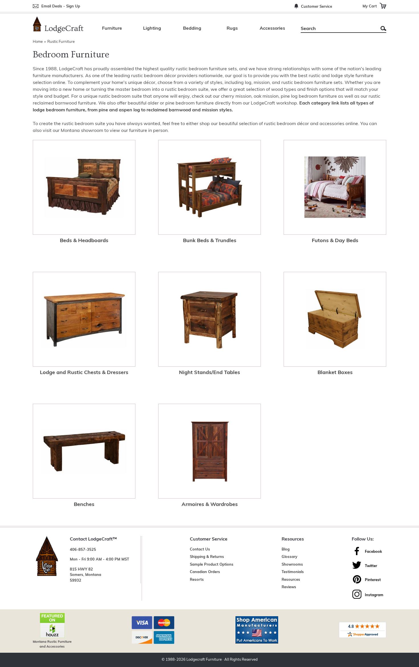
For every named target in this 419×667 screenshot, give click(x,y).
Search (383, 28)
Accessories (272, 28)
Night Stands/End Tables (209, 372)
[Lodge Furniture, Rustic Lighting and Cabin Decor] (58, 24)
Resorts (197, 580)
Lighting (152, 28)
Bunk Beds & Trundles (209, 241)
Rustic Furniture (61, 42)
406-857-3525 (83, 550)
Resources (291, 580)
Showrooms (292, 564)
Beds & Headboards (84, 241)
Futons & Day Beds (335, 241)
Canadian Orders (205, 572)
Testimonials (293, 572)
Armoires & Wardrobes (210, 504)
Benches (84, 504)
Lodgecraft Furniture (204, 660)
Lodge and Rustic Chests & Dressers (84, 372)
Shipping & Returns (207, 557)
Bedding (192, 28)
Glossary (289, 557)
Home (38, 42)
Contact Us (200, 549)
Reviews (289, 587)
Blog (286, 549)
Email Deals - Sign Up (60, 6)
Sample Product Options (211, 564)
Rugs (232, 28)
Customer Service (316, 7)
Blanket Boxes (335, 372)
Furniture (112, 28)
